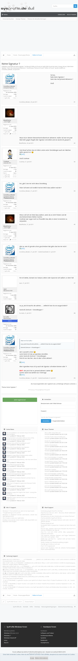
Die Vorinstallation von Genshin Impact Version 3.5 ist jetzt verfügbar (21, 433)
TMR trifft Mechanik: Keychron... (53, 449)
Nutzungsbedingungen (48, 607)
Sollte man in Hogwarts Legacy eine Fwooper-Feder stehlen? (21, 484)
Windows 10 (7, 633)
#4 (74, 191)
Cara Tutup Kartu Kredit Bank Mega (13, 578)
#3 (74, 162)
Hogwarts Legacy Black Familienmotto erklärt (19, 455)
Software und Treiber (47, 633)
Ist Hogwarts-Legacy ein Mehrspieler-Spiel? (18, 451)
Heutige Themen (20, 19)
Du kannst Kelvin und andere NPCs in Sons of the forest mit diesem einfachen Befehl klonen (20, 438)
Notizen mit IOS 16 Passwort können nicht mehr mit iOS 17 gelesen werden (58, 520)
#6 (74, 252)
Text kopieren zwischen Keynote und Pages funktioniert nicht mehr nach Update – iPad (58, 536)
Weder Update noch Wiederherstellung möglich (54, 542)
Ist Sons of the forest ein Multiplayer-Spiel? (18, 488)
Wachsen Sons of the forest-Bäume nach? (18, 443)
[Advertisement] (39, 36)
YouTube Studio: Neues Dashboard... (55, 437)
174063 (14, 98)
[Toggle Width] (3, 601)
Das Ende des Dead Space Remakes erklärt (18, 474)
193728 (14, 176)
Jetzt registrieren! (20, 400)
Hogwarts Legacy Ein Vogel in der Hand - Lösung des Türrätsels (21, 493)
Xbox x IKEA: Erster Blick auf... (53, 433)
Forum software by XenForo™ (28, 652)
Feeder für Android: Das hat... (53, 441)
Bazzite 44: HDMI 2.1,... (51, 453)
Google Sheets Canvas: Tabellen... (54, 461)
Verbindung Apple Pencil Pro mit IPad (51, 511)
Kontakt (25, 607)
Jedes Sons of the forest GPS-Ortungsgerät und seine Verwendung (21, 469)
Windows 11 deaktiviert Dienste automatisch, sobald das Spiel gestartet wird (20, 515)
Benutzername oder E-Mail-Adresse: (51, 403)
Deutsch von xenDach (56, 652)
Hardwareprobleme (47, 635)
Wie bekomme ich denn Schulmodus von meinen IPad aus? (57, 516)
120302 (14, 132)
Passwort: (44, 411)
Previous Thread (34, 390)
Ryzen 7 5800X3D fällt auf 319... (53, 482)
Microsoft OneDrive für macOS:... (54, 490)
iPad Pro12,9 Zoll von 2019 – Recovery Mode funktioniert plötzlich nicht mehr (58, 513)
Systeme (43, 638)
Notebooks (44, 640)
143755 (14, 175)
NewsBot (47, 434)
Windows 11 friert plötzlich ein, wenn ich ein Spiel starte (18, 511)
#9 (74, 378)
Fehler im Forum (49, 68)
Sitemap (37, 607)
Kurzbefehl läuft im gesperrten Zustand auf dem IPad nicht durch (58, 526)
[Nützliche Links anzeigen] (74, 55)
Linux (5, 640)
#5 (74, 224)
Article (8, 436)
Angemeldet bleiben (59, 421)
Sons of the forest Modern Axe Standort (17, 447)
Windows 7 (7, 635)
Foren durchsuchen (8, 19)
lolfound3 (13, 134)
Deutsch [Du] (29, 602)
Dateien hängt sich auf (47, 523)
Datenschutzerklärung (65, 607)
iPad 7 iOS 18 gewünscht (48, 546)
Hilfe (31, 607)
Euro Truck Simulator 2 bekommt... (54, 474)
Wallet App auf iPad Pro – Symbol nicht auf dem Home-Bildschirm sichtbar (58, 539)
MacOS (6, 643)
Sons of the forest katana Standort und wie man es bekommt (20, 478)
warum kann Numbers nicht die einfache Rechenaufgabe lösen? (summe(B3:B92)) (58, 548)
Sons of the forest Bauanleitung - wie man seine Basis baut (21, 460)
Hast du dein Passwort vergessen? (51, 417)
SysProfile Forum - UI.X (14, 602)
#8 (74, 313)
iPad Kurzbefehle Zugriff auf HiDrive (51, 518)
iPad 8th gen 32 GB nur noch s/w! (50, 544)
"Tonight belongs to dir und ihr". (12, 513)
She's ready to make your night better (13, 518)
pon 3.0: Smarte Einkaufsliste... (53, 486)
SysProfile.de (17, 607)
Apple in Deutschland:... (51, 445)
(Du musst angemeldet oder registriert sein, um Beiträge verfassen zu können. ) (53, 384)
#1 (74, 102)
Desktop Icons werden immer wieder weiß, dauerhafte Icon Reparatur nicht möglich (20, 520)
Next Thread (45, 390)
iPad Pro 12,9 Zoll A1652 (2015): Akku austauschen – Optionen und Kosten (58, 532)
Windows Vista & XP (10, 638)
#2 (74, 143)
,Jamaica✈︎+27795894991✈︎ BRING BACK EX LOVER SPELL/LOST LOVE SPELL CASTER (26, 576)
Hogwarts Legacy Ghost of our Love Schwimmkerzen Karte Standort (21, 498)
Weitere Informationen (41, 658)
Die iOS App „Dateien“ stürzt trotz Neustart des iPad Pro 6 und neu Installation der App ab (58, 529)
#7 (74, 283)
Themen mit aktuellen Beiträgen (36, 19)
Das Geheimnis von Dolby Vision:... (54, 465)
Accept (32, 658)
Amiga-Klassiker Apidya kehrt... (53, 478)
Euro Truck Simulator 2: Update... (54, 457)
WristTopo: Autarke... (51, 469)
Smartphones (45, 643)
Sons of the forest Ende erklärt (15, 465)
